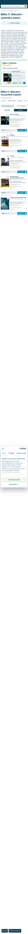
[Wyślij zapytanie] (25, 6)
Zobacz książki (15, 23)
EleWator (12, 135)
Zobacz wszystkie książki (10, 68)
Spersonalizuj (13, 484)
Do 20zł (3, 100)
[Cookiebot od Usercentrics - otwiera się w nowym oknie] (19, 449)
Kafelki (8, 110)
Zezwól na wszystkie (14, 479)
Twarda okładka (11, 100)
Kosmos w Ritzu (16, 71)
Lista (21, 110)
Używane (20, 100)
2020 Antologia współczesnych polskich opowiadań (17, 178)
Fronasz (12, 156)
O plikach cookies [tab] (21, 453)
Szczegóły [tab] (11, 453)
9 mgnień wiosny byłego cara (18, 197)
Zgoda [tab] (4, 453)
